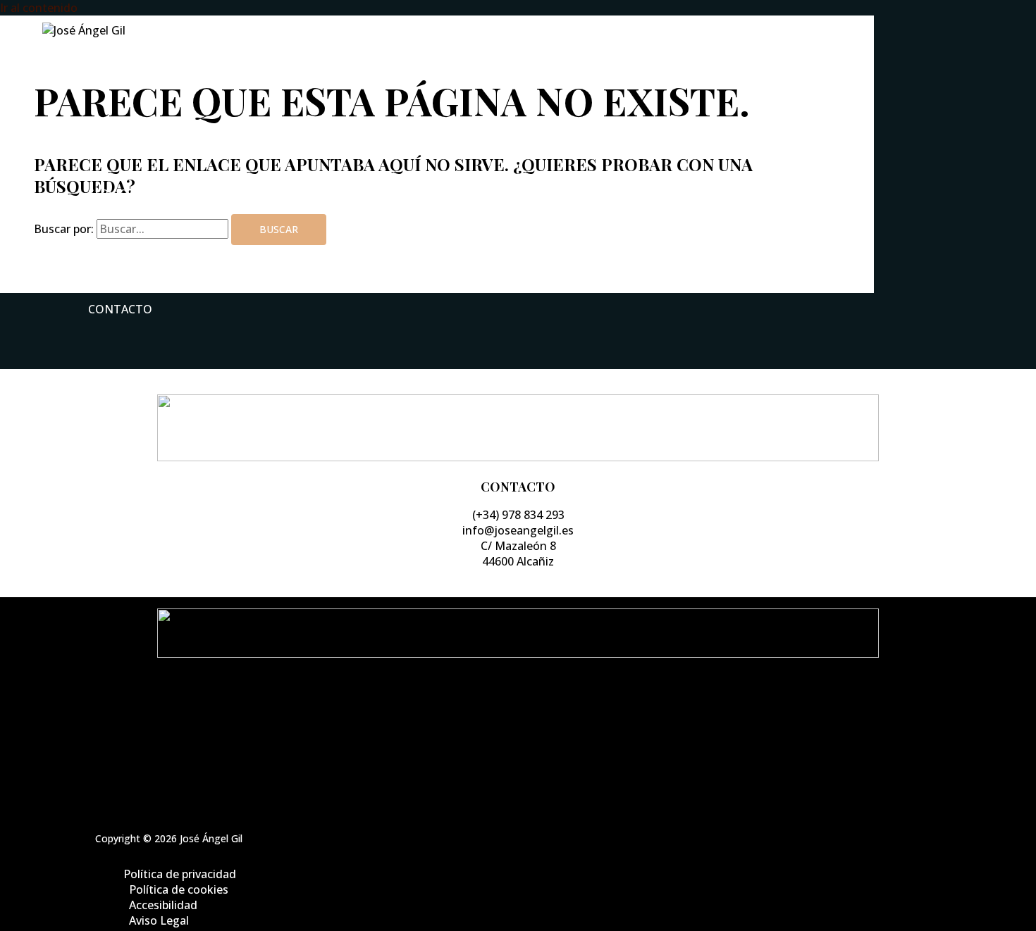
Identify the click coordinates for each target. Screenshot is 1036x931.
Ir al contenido (39, 7)
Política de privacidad (532, 710)
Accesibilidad (532, 741)
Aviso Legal (532, 757)
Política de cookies (532, 726)
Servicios (116, 193)
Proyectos (121, 251)
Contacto (120, 309)
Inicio (106, 78)
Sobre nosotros (140, 136)
